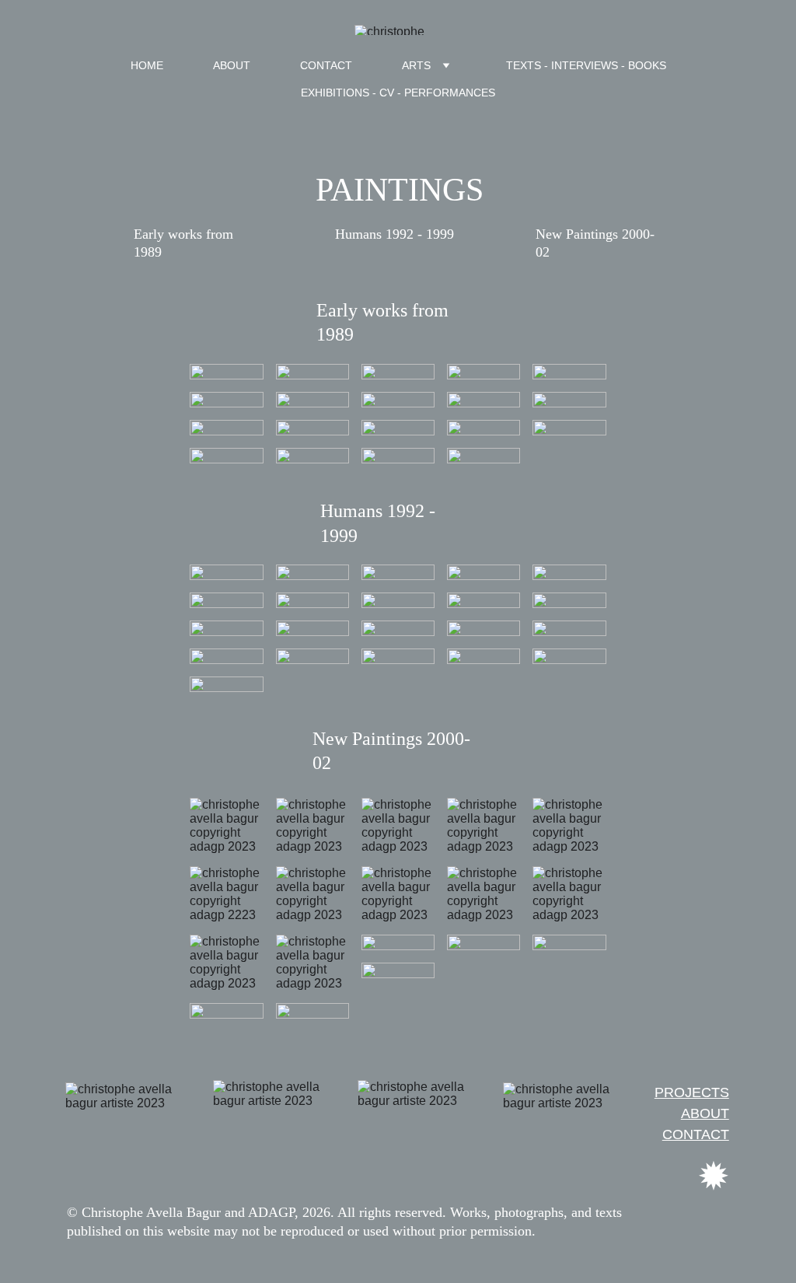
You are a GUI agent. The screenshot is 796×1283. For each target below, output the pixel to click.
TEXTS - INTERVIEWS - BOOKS (586, 65)
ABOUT (231, 65)
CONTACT (326, 65)
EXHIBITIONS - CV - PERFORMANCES (398, 92)
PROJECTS (692, 1092)
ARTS (416, 65)
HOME (147, 65)
